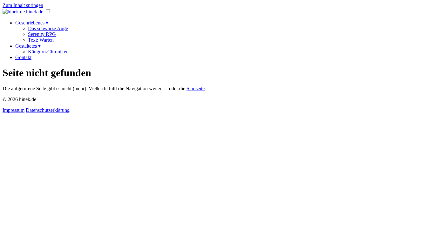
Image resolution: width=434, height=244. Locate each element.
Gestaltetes (28, 46)
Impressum (13, 110)
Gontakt (23, 57)
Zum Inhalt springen (23, 5)
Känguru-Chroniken (48, 51)
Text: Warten (41, 40)
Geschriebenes (31, 22)
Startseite (195, 88)
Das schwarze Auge (48, 28)
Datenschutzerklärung (48, 110)
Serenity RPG (42, 34)
